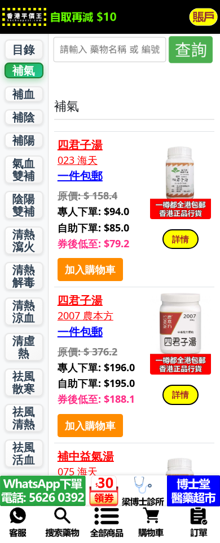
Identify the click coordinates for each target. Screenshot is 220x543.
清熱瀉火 (23, 240)
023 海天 (78, 160)
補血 (23, 93)
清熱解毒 (23, 276)
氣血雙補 (23, 169)
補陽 (23, 140)
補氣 (23, 70)
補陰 (23, 116)
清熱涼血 (23, 311)
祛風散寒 (23, 382)
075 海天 (78, 471)
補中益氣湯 (86, 456)
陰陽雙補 (23, 205)
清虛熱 (23, 346)
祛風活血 (23, 453)
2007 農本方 (85, 315)
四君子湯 (80, 144)
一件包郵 (80, 175)
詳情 (180, 238)
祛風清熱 (23, 417)
